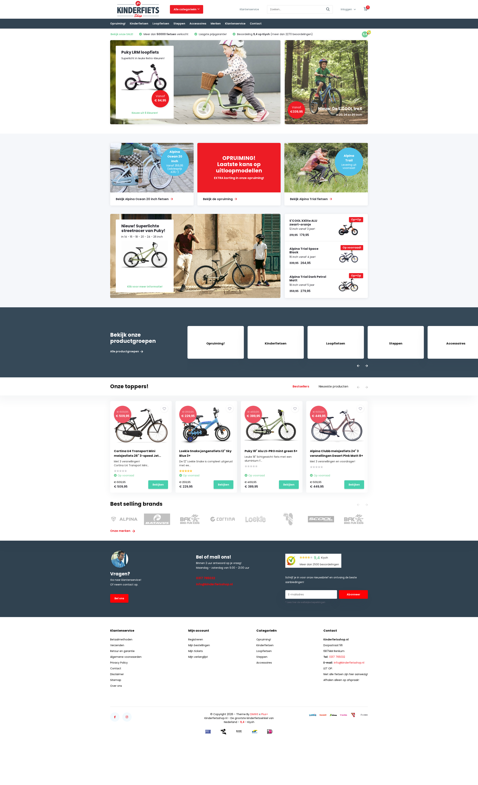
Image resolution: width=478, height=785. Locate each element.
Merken (216, 23)
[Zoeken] (328, 9)
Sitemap (115, 680)
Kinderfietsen (139, 23)
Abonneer (353, 594)
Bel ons (119, 598)
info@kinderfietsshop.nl (214, 584)
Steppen (179, 23)
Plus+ (264, 714)
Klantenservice (249, 9)
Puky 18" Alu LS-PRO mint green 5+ (271, 451)
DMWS (254, 714)
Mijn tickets (195, 651)
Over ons (116, 686)
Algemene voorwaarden (126, 657)
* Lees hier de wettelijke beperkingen (305, 602)
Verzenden (117, 645)
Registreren (195, 639)
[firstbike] (364, 715)
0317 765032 (205, 578)
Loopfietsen (161, 23)
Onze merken (120, 531)
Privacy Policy (119, 663)
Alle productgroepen (124, 351)
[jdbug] (333, 715)
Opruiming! (117, 23)
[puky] (354, 714)
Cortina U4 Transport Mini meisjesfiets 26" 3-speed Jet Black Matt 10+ (136, 456)
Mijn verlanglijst (198, 657)
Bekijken (158, 484)
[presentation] (358, 366)
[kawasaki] (323, 715)
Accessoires (198, 23)
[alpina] (343, 715)
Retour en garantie (122, 651)
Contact (256, 23)
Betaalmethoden (121, 639)
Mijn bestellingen (199, 645)
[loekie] (312, 715)
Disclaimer (117, 674)
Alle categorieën (185, 9)
